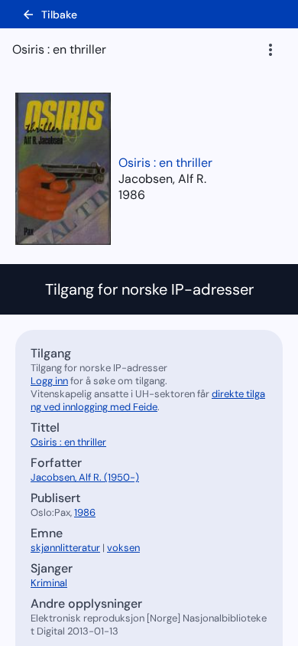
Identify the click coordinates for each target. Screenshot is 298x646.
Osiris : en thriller (165, 163)
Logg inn (49, 380)
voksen (123, 547)
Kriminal (49, 582)
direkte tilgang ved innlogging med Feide (148, 400)
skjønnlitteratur (65, 547)
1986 (131, 195)
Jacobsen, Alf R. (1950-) (85, 477)
